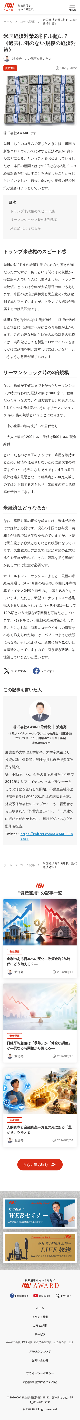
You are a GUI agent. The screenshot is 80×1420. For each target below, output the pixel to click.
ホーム (7, 22)
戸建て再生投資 (43, 1342)
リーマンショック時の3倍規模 (33, 220)
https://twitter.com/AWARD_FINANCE (46, 836)
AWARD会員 (13, 1342)
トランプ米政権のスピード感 (32, 211)
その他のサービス (63, 1342)
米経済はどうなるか (25, 228)
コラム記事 (27, 22)
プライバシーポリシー (40, 1373)
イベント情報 (40, 1317)
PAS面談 (27, 1342)
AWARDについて (40, 1351)
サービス (40, 1334)
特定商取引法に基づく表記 (40, 1382)
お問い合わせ (40, 1360)
